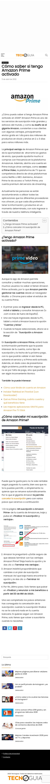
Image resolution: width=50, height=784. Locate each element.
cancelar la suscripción (14, 498)
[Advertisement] (25, 26)
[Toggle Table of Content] (43, 221)
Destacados (19, 677)
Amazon (5, 63)
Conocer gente (20, 728)
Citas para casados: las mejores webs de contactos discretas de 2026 (31, 723)
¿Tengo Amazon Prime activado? (21, 224)
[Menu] (3, 55)
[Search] (46, 55)
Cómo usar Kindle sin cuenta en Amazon (24, 387)
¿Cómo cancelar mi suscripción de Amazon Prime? (22, 229)
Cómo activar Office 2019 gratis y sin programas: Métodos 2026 (30, 711)
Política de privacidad (11, 753)
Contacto (6, 757)
